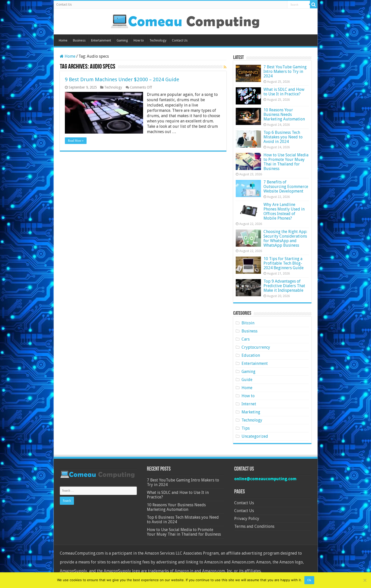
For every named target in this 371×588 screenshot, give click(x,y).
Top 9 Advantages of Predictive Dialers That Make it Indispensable (284, 286)
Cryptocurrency (256, 347)
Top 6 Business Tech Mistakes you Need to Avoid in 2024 (283, 137)
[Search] (313, 4)
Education (251, 355)
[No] (364, 580)
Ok (309, 580)
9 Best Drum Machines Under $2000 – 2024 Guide (122, 79)
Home (63, 40)
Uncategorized (255, 436)
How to (139, 40)
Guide (247, 379)
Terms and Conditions (254, 526)
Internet (249, 404)
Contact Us (64, 4)
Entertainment (101, 40)
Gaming (122, 40)
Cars (246, 339)
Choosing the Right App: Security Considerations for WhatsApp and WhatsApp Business (285, 238)
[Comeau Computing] (185, 20)
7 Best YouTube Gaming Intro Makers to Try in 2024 (285, 71)
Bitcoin (248, 323)
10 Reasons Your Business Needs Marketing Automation (284, 114)
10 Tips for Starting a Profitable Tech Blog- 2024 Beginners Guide (283, 263)
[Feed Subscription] (225, 67)
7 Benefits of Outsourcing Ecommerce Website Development (285, 187)
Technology (157, 40)
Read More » (76, 140)
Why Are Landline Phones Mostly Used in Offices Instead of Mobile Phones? (284, 211)
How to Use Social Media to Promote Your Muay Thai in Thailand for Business (285, 162)
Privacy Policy (246, 518)
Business (79, 40)
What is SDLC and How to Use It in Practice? (283, 91)
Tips (246, 428)
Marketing (251, 412)
